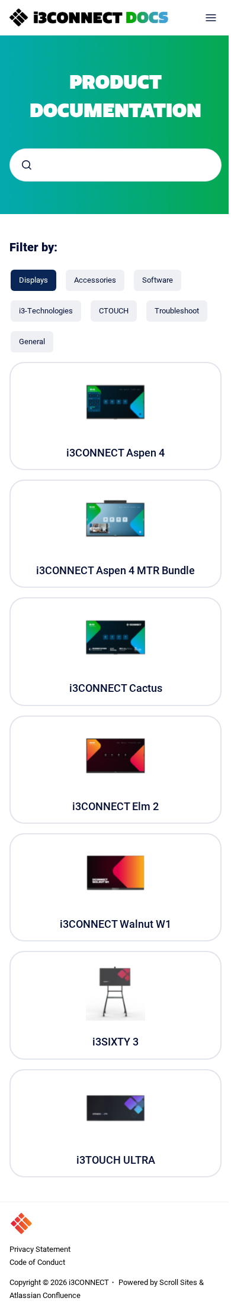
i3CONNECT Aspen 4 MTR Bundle (115, 570)
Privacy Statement (39, 1249)
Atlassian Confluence (45, 1295)
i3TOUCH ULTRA (115, 1160)
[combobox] (115, 165)
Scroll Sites (178, 1282)
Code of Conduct (37, 1262)
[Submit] (26, 165)
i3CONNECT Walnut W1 (115, 924)
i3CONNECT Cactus (115, 688)
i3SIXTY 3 (115, 1041)
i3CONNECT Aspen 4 (115, 452)
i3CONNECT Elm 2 (115, 806)
